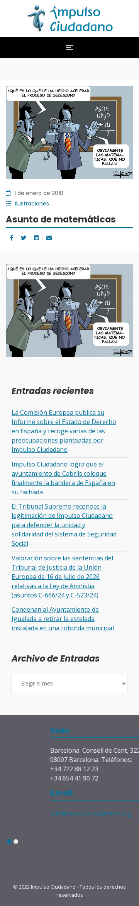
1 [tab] (9, 842)
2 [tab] (15, 842)
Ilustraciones (32, 203)
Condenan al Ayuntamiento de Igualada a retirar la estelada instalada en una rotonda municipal (63, 618)
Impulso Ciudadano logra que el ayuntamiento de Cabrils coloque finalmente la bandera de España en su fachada (63, 478)
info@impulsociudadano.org (69, 813)
